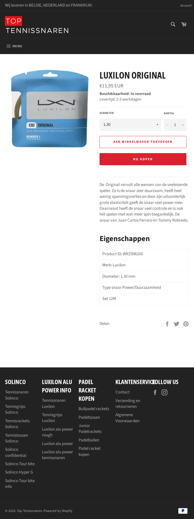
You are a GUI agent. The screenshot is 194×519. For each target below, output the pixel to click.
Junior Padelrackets (90, 429)
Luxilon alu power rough (57, 432)
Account (185, 6)
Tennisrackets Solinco (17, 424)
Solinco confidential (15, 452)
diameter (107, 113)
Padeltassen (89, 417)
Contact (122, 392)
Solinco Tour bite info (20, 484)
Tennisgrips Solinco (15, 409)
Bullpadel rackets (94, 409)
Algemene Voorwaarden (127, 418)
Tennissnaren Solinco (17, 395)
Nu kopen (143, 159)
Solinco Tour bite (20, 464)
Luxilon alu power (57, 444)
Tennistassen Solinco (16, 438)
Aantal (169, 113)
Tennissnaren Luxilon (53, 403)
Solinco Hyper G (19, 472)
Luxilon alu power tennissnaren (57, 455)
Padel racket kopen (90, 451)
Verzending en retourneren (127, 404)
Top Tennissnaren (29, 510)
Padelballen (89, 440)
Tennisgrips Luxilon (52, 418)
